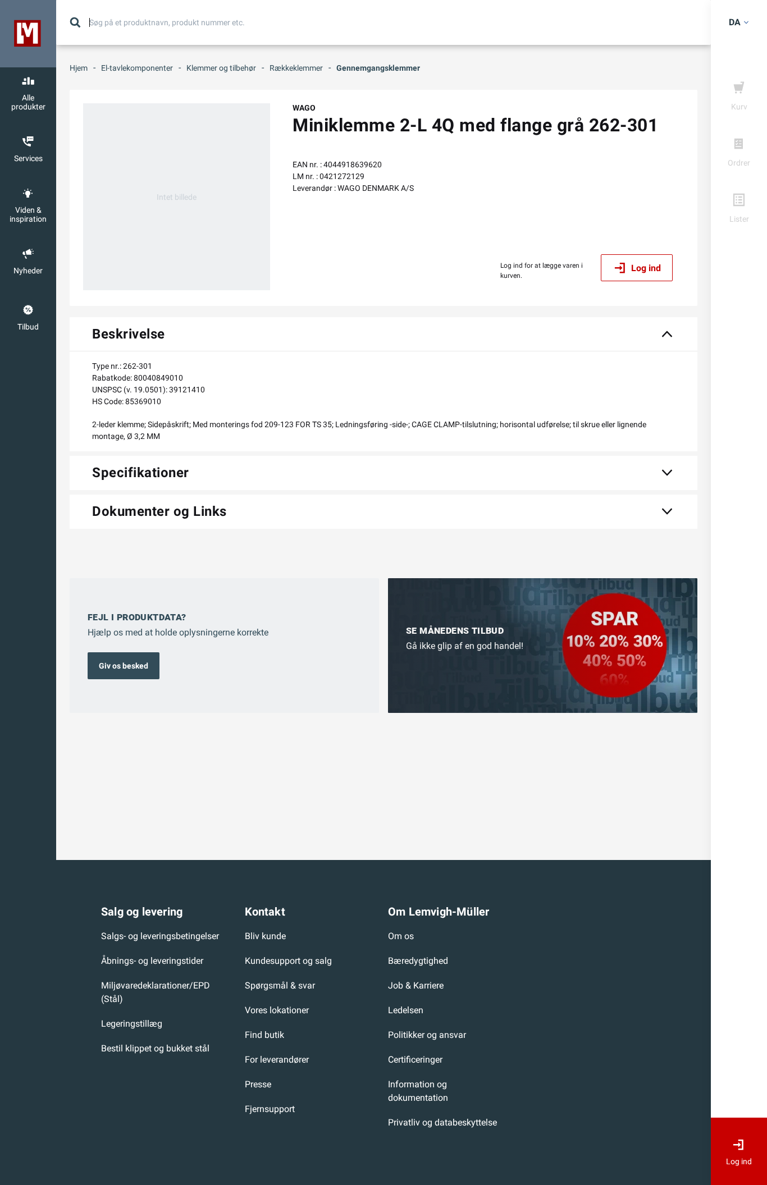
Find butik (264, 1035)
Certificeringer (415, 1059)
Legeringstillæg (131, 1023)
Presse (258, 1084)
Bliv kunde (265, 936)
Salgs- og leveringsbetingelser (160, 936)
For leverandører (277, 1059)
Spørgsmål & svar (280, 985)
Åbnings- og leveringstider (152, 960)
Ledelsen (405, 1010)
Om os (401, 936)
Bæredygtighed (418, 960)
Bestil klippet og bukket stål (155, 1048)
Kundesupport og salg (288, 960)
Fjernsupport (270, 1109)
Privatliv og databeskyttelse (442, 1122)
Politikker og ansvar (427, 1035)
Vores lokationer (277, 1010)
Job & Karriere (416, 985)
